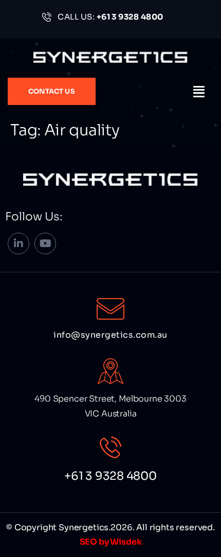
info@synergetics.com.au (110, 334)
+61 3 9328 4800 (110, 476)
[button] (199, 91)
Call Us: (110, 17)
